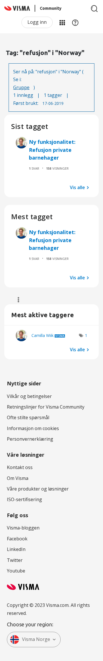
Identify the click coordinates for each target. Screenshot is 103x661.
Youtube (16, 571)
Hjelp (75, 22)
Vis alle (77, 187)
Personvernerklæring (30, 439)
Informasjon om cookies (33, 428)
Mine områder (62, 22)
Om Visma (17, 478)
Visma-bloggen (23, 528)
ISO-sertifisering (24, 499)
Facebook (17, 539)
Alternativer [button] (15, 299)
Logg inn (37, 22)
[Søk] (94, 8)
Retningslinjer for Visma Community (45, 407)
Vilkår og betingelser (29, 396)
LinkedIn (16, 549)
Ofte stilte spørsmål (28, 417)
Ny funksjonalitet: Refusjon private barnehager (52, 149)
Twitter (15, 560)
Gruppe (21, 87)
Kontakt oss (20, 467)
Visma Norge (36, 639)
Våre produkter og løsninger (38, 489)
